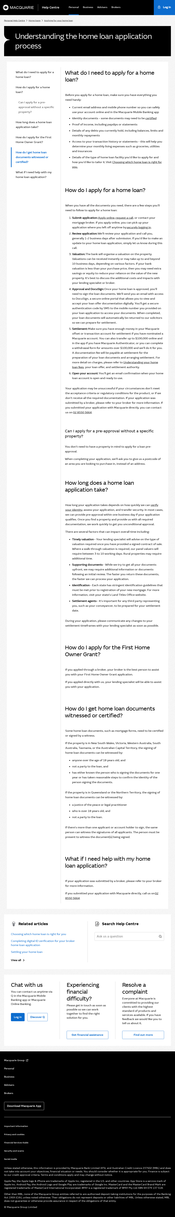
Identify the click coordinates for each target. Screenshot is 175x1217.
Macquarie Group (14, 1060)
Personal (74, 7)
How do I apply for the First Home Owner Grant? (33, 139)
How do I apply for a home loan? (33, 89)
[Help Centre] (52, 7)
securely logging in (139, 227)
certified (151, 118)
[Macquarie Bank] (18, 7)
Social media (10, 1159)
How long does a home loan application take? (34, 124)
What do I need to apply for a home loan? (35, 74)
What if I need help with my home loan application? (34, 174)
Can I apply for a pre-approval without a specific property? (36, 107)
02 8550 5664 (82, 412)
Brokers (115, 7)
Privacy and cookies (14, 1134)
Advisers (102, 7)
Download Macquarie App (24, 1106)
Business (88, 7)
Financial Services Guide (16, 1142)
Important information (16, 1126)
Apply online (106, 218)
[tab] (34, 74)
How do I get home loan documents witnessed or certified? (32, 157)
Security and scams (14, 1151)
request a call (124, 218)
